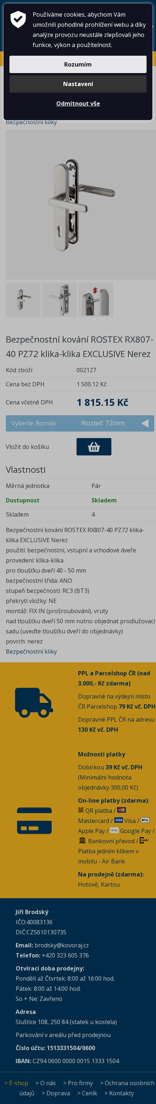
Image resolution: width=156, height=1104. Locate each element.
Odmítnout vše (78, 103)
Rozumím (78, 64)
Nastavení (78, 84)
